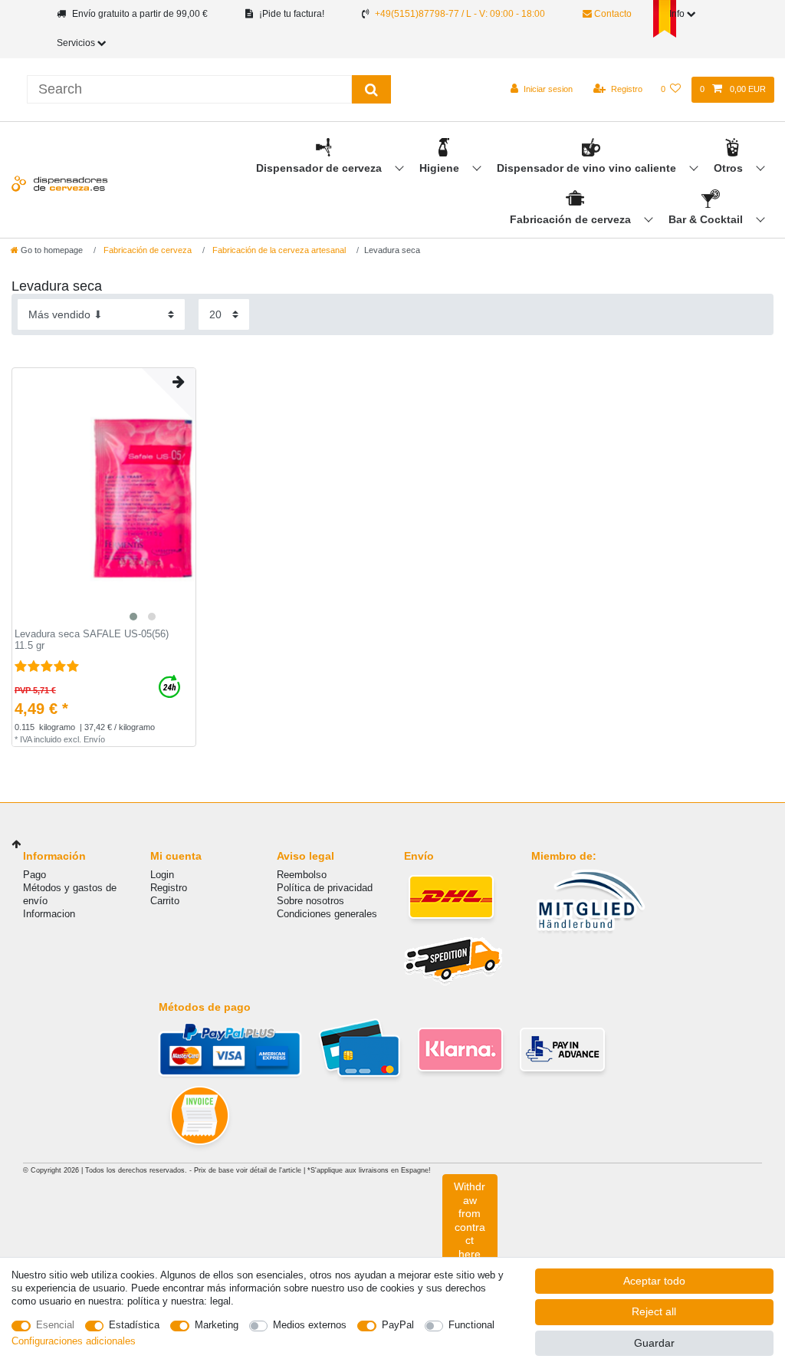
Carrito (164, 900)
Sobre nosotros (310, 900)
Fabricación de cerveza (572, 219)
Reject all (654, 1311)
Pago (34, 874)
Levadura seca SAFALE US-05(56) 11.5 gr (92, 640)
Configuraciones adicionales (73, 1341)
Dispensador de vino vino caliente (588, 168)
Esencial (55, 1325)
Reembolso (302, 874)
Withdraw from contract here (469, 1220)
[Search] (371, 89)
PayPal (398, 1325)
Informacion (49, 914)
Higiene (440, 168)
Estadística (134, 1325)
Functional (471, 1325)
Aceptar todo (654, 1281)
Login (162, 874)
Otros (730, 168)
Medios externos (310, 1325)
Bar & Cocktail (707, 219)
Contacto (612, 13)
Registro (168, 887)
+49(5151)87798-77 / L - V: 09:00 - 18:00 (460, 13)
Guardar (654, 1343)
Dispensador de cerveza (320, 168)
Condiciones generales (327, 914)
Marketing (216, 1325)
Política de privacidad (325, 887)
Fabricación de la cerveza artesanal (278, 250)
